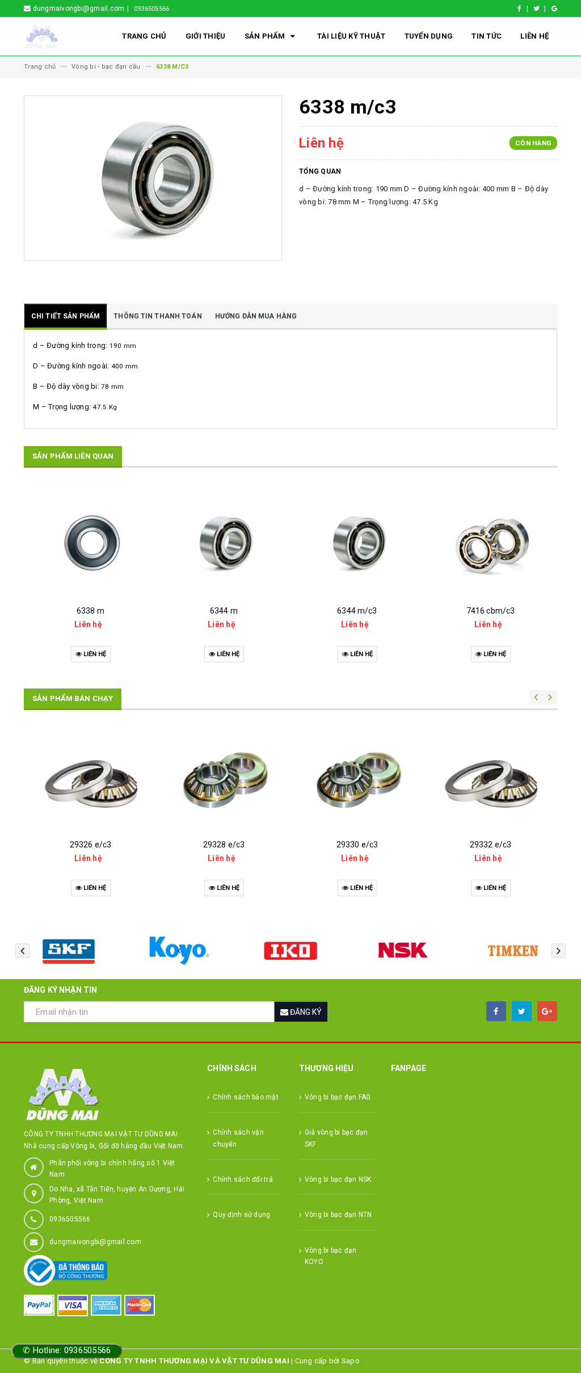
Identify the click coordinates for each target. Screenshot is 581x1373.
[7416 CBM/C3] (490, 542)
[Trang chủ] (55, 36)
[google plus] (547, 1011)
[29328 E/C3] (224, 776)
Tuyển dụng (429, 36)
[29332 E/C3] (490, 776)
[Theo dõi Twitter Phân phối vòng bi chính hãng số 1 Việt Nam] (541, 8)
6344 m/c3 (357, 610)
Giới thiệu (206, 36)
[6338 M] (90, 542)
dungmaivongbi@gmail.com (95, 1242)
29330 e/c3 (357, 844)
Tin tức (486, 36)
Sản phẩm (266, 36)
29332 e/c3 (490, 844)
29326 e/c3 (90, 844)
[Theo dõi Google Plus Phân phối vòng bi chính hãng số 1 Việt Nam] (554, 8)
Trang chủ (144, 36)
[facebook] (496, 1011)
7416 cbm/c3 (490, 610)
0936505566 (152, 8)
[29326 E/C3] (90, 776)
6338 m (90, 610)
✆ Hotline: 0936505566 (67, 1350)
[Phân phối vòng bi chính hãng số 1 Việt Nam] (107, 1094)
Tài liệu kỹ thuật (351, 36)
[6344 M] (224, 542)
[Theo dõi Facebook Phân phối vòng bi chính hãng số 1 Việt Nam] (524, 8)
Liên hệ (534, 36)
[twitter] (522, 1011)
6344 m (224, 610)
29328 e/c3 (224, 844)
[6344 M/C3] (357, 542)
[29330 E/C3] (357, 776)
